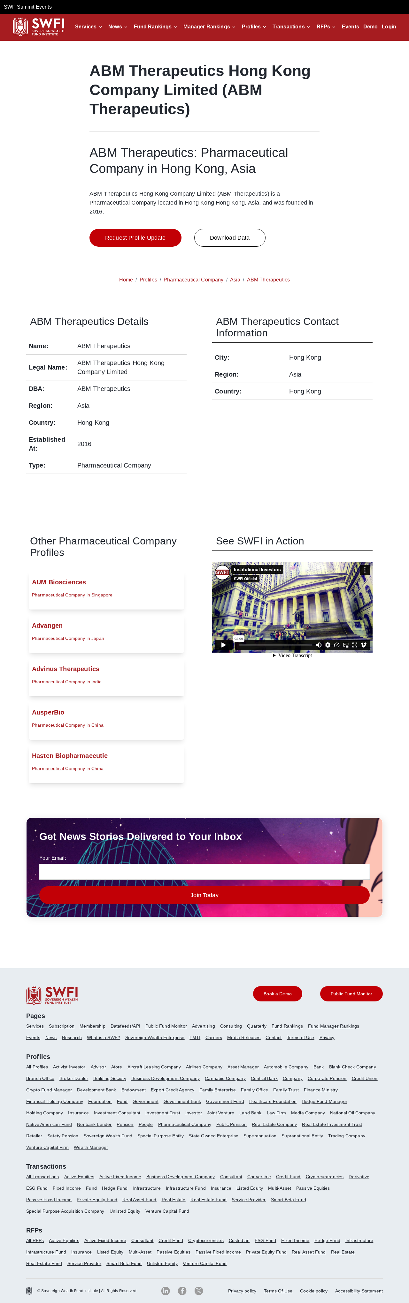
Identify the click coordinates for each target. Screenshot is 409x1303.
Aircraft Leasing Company (154, 1066)
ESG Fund (37, 1188)
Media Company (308, 1112)
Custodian (239, 1240)
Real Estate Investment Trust (332, 1124)
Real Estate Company (274, 1124)
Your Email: (52, 858)
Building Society (109, 1078)
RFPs (323, 26)
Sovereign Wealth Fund (108, 1135)
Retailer (34, 1135)
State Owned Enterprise (213, 1135)
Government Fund (225, 1101)
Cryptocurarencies (325, 1176)
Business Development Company (165, 1078)
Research (72, 1037)
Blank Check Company (352, 1066)
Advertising (203, 1026)
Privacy (327, 1037)
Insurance (78, 1112)
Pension (125, 1124)
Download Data (230, 238)
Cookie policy (314, 1290)
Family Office (254, 1089)
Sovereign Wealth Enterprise (154, 1037)
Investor (193, 1112)
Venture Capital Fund (167, 1211)
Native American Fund (49, 1124)
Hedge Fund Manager (324, 1101)
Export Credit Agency (172, 1089)
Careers (213, 1037)
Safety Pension (62, 1135)
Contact (274, 1037)
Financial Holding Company (54, 1101)
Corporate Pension (327, 1078)
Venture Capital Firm (47, 1147)
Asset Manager (243, 1066)
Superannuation (259, 1135)
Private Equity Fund (97, 1199)
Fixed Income (67, 1188)
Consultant (231, 1176)
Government (145, 1101)
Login (389, 26)
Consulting (231, 1026)
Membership (92, 1026)
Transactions (289, 26)
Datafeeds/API (125, 1026)
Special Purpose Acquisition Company (65, 1211)
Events (350, 26)
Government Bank (182, 1101)
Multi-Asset (279, 1188)
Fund (122, 1101)
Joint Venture (220, 1112)
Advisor (98, 1066)
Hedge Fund (115, 1188)
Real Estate (174, 1199)
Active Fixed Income (120, 1176)
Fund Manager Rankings (333, 1026)
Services (85, 26)
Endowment (133, 1089)
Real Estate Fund (208, 1199)
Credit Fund (288, 1176)
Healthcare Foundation (273, 1101)
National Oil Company (352, 1112)
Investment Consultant (117, 1112)
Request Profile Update (135, 238)
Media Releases (243, 1037)
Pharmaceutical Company (185, 1124)
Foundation (100, 1101)
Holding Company (44, 1112)
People (146, 1124)
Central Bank (264, 1078)
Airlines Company (204, 1066)
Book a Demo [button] (278, 993)
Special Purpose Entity (160, 1135)
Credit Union (365, 1078)
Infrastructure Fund (186, 1188)
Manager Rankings (206, 26)
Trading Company (346, 1135)
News (115, 26)
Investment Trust (162, 1112)
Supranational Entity (302, 1135)
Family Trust (286, 1089)
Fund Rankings (153, 26)
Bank (318, 1066)
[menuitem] (37, 1028)
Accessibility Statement (359, 1290)
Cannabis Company (225, 1078)
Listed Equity (249, 1188)
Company (293, 1078)
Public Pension (231, 1124)
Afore (116, 1066)
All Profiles (37, 1066)
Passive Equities (313, 1188)
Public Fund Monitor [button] (351, 993)
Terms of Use (300, 1037)
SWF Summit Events (28, 7)
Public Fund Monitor (166, 1026)
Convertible (259, 1176)
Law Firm (276, 1112)
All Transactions (42, 1176)
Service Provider (249, 1199)
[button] (89, 27)
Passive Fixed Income (49, 1199)
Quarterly (256, 1026)
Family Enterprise (217, 1089)
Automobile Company (286, 1066)
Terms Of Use (278, 1290)
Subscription (61, 1026)
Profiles (251, 26)
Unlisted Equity (125, 1211)
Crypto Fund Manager (49, 1089)
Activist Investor (69, 1066)
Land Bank (250, 1112)
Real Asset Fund (139, 1199)
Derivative (359, 1176)
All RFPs (35, 1240)
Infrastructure (146, 1188)
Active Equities (79, 1176)
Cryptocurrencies (206, 1240)
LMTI (194, 1037)
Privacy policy (242, 1290)
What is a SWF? (103, 1037)
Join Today (204, 895)
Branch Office (40, 1078)
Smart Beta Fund (288, 1199)
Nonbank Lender (94, 1124)
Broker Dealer (73, 1078)
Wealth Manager (91, 1147)
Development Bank (96, 1089)
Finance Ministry (321, 1089)
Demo (370, 26)
